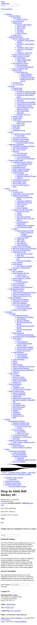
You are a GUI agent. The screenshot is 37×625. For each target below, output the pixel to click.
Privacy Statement (16, 618)
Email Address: (5, 584)
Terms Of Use (5, 618)
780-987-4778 (9, 607)
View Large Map (15, 610)
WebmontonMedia (20, 621)
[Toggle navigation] (1, 11)
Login (3, 621)
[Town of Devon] (6, 9)
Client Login (5, 3)
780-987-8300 (10, 604)
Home (3, 1)
